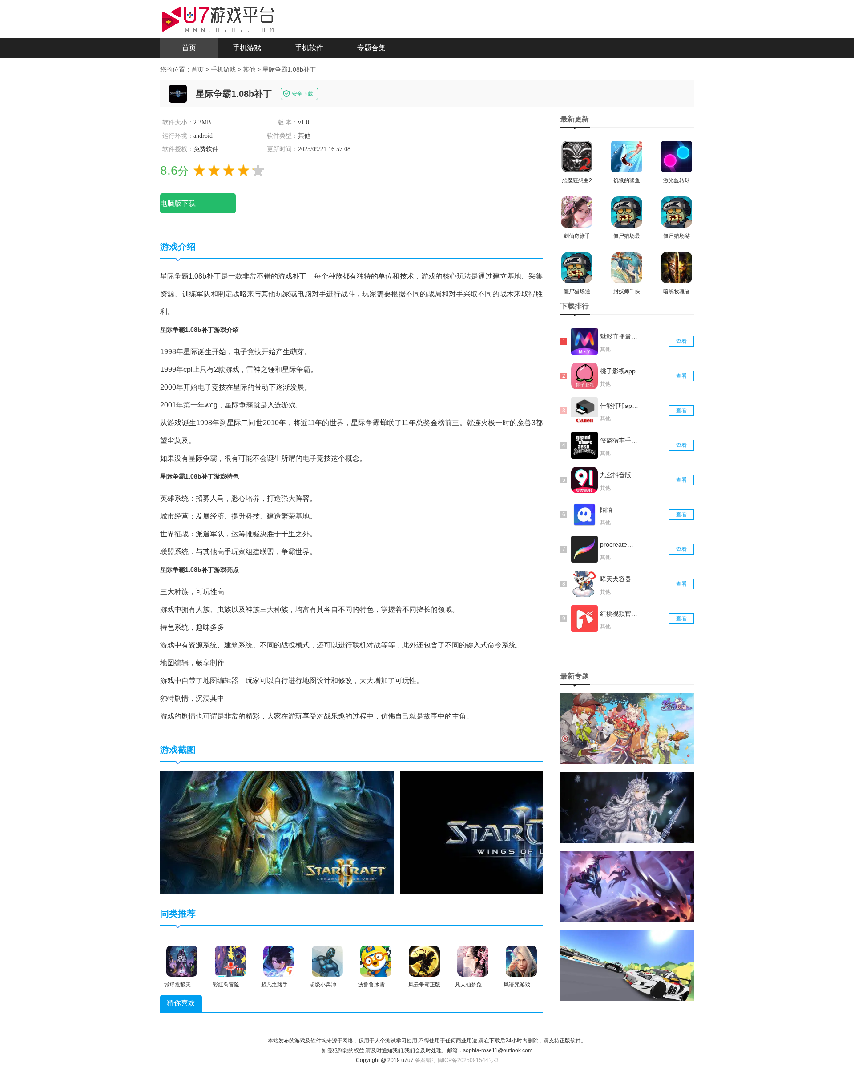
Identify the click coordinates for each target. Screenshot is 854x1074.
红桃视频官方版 (619, 613)
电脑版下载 (178, 203)
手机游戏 (247, 48)
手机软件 (309, 48)
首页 (189, 48)
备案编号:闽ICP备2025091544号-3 (457, 1060)
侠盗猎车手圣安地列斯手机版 (619, 440)
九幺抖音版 (615, 475)
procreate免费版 (619, 544)
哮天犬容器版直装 (619, 579)
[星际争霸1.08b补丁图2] (534, 832)
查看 (681, 341)
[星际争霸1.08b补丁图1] (277, 832)
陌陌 (606, 509)
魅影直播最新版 (619, 336)
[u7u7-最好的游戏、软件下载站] (218, 18)
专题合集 (371, 48)
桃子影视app (618, 371)
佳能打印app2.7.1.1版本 (619, 405)
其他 (249, 69)
